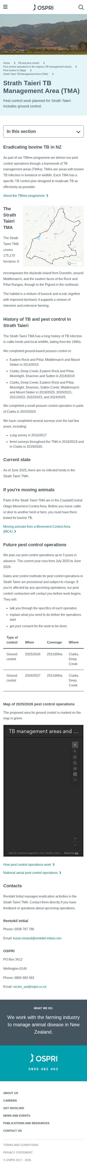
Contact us (12, 1130)
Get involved (13, 1108)
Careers (10, 1100)
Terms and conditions (20, 1145)
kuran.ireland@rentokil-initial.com (37, 938)
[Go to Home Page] (43, 7)
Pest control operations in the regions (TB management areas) (37, 66)
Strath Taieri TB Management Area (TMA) (25, 74)
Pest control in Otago (14, 70)
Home (6, 63)
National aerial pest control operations (30, 872)
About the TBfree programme (24, 195)
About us (10, 1093)
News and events (16, 1115)
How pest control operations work (27, 864)
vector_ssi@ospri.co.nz (30, 986)
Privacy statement (18, 1152)
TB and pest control (28, 63)
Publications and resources (26, 1123)
